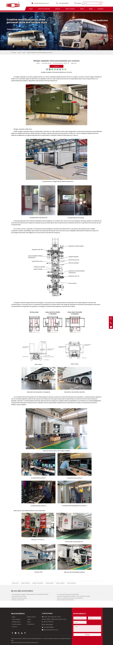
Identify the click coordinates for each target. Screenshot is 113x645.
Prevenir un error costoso (18, 599)
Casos (82, 9)
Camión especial (16, 624)
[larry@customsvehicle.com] (111, 327)
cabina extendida (71, 583)
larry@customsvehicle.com (41, 3)
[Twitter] (18, 633)
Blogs (91, 9)
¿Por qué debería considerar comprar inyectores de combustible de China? (30, 594)
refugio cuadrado (60, 583)
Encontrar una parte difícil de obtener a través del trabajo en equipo (73, 596)
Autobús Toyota (16, 621)
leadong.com (34, 642)
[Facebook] (12, 633)
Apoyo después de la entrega (19, 596)
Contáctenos (30, 624)
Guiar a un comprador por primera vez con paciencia (70, 598)
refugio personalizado (37, 583)
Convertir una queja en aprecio (19, 598)
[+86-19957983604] (111, 318)
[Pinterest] (25, 633)
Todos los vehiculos (44, 9)
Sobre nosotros (70, 9)
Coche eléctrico (16, 619)
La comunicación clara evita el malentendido (68, 594)
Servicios (14, 626)
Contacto (100, 9)
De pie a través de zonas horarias (65, 599)
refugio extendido (25, 583)
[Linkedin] (15, 633)
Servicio (57, 9)
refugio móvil (15, 583)
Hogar (31, 9)
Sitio (75, 63)
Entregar (87, 634)
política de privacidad (17, 642)
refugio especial (49, 583)
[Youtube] (22, 633)
